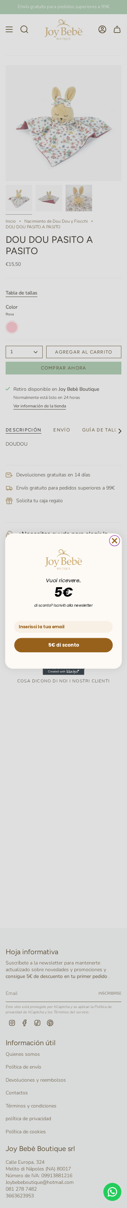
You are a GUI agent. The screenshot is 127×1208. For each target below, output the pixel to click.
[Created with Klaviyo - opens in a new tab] (63, 672)
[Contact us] (112, 1192)
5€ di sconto (63, 644)
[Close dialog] (114, 541)
